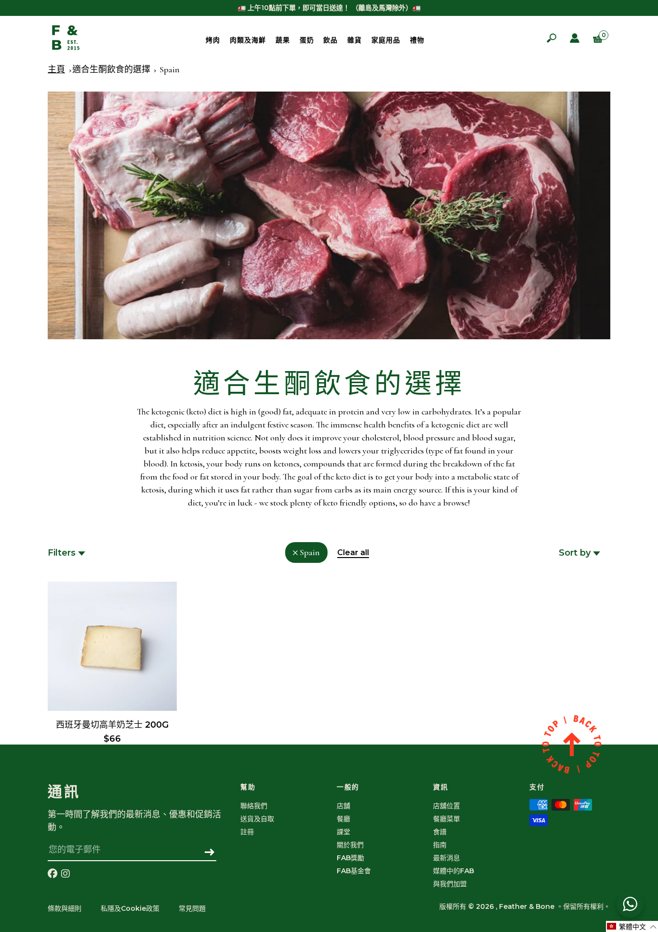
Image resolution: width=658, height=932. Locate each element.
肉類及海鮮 (248, 40)
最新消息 (446, 857)
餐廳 (343, 818)
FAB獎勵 (350, 857)
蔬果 (283, 40)
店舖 (343, 805)
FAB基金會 (354, 870)
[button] (632, 926)
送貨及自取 (257, 818)
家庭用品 (385, 40)
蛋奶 (307, 40)
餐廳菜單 (446, 818)
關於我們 (350, 844)
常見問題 (192, 908)
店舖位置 (446, 805)
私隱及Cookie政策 (130, 908)
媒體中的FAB (453, 870)
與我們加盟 (450, 883)
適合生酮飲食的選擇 (111, 69)
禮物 (417, 40)
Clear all (353, 552)
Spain (169, 69)
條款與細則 (64, 908)
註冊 (247, 831)
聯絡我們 (253, 805)
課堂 (343, 831)
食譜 (440, 831)
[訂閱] (209, 853)
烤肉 (213, 40)
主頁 (56, 69)
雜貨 (354, 40)
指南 (440, 844)
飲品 (330, 40)
